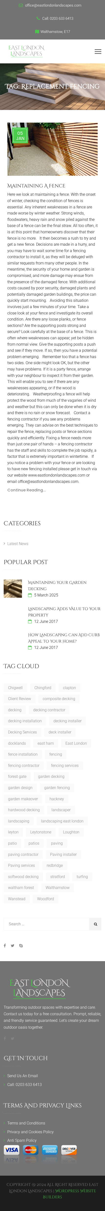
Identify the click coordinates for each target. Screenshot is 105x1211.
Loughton (71, 832)
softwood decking (23, 876)
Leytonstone (40, 832)
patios (34, 843)
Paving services (21, 865)
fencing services (65, 765)
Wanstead (16, 899)
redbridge (55, 865)
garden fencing (57, 787)
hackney (57, 799)
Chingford (42, 687)
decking (14, 710)
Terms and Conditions (26, 1123)
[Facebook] (6, 945)
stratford (57, 876)
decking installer (67, 721)
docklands (17, 743)
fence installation (23, 754)
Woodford (45, 899)
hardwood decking (24, 810)
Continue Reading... (26, 490)
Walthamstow (58, 887)
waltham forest (21, 887)
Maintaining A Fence (36, 186)
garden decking (51, 776)
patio (12, 843)
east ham (46, 743)
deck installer (60, 732)
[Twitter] (12, 945)
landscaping (18, 821)
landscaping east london (62, 821)
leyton (13, 832)
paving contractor (23, 854)
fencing (55, 754)
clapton (69, 687)
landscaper (61, 810)
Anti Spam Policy (22, 1140)
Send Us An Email (22, 1076)
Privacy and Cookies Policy (30, 1132)
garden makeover (23, 799)
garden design (20, 787)
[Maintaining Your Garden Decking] (13, 588)
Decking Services (22, 732)
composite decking (59, 698)
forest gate (17, 776)
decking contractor (49, 710)
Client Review (19, 698)
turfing (82, 876)
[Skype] (20, 945)
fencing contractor (23, 765)
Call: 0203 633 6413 (24, 1084)
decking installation (25, 721)
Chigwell (15, 687)
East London (76, 743)
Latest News (17, 543)
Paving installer (63, 854)
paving (57, 843)
